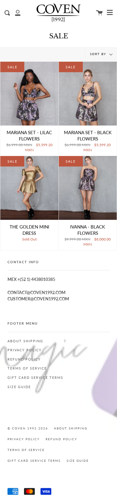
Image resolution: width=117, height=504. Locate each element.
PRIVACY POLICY (25, 350)
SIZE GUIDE (19, 387)
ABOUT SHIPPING (25, 341)
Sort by (99, 54)
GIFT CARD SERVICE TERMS (35, 377)
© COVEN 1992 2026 (28, 428)
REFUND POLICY (24, 359)
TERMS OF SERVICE (27, 368)
